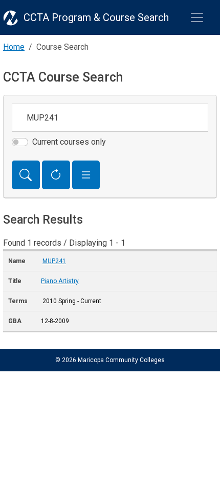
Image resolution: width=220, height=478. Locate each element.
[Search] (26, 175)
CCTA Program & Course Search (96, 17)
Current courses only (69, 142)
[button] (86, 175)
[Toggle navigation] (197, 17)
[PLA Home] (10, 17)
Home (14, 47)
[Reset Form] (56, 175)
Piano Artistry (60, 281)
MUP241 (54, 261)
